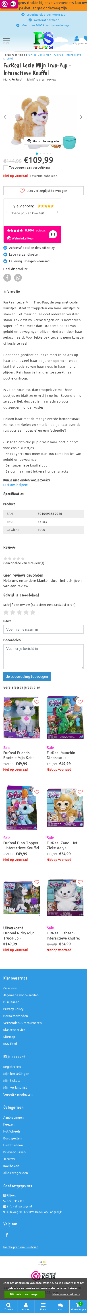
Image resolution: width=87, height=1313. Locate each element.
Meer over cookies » (66, 1294)
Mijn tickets (12, 1080)
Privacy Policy (13, 1009)
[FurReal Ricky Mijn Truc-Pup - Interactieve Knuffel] (21, 898)
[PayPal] (43, 1265)
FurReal (17, 79)
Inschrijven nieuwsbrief (20, 1247)
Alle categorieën (15, 1173)
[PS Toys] (43, 40)
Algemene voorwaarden (21, 995)
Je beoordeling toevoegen (27, 677)
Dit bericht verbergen (24, 1294)
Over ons (10, 988)
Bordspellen (12, 1138)
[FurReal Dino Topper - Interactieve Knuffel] (21, 807)
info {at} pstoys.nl (19, 1206)
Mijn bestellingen (16, 1073)
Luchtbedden (13, 1145)
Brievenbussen (14, 1152)
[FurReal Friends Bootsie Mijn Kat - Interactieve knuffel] (21, 717)
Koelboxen (11, 1166)
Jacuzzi (9, 1159)
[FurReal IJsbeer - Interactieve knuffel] (65, 898)
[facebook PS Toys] (6, 1235)
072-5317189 (15, 1201)
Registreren (12, 1067)
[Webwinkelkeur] (43, 1276)
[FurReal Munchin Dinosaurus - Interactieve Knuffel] (65, 717)
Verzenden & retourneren (22, 1023)
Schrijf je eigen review (41, 79)
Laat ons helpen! (15, 485)
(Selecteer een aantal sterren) (39, 605)
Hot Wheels (12, 1131)
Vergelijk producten (18, 1094)
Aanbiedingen (13, 1117)
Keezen (9, 1124)
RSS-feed (10, 1044)
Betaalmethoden (15, 1016)
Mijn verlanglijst (15, 1087)
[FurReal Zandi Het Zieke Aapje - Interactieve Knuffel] (65, 807)
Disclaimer (11, 1002)
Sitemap (9, 1037)
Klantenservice (14, 1030)
